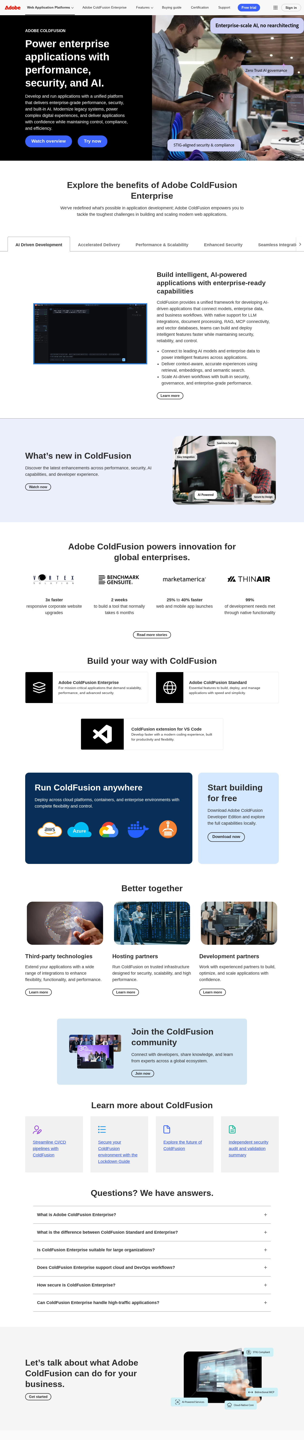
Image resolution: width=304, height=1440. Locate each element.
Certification (200, 7)
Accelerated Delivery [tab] (99, 244)
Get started (38, 1397)
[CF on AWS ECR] (168, 841)
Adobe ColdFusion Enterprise (104, 7)
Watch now (38, 487)
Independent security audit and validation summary (248, 1148)
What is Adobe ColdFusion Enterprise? (76, 1214)
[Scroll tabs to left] (4, 244)
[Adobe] (12, 7)
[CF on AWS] (49, 842)
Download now (226, 836)
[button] (275, 7)
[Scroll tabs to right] (300, 244)
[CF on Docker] (138, 842)
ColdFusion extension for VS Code (166, 729)
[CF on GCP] (109, 842)
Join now (142, 1073)
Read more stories (152, 635)
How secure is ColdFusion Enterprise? (76, 1285)
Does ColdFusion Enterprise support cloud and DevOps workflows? (106, 1267)
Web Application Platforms (48, 7)
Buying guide (171, 7)
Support (224, 7)
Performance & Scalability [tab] (162, 244)
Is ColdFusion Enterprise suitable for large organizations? (96, 1249)
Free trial (249, 7)
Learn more (170, 396)
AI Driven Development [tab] (38, 244)
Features (143, 7)
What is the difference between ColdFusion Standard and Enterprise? (107, 1232)
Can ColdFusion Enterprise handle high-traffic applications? (98, 1302)
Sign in (291, 8)
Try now (92, 141)
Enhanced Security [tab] (223, 244)
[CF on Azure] (79, 842)
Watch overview (48, 141)
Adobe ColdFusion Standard (218, 682)
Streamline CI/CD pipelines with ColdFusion (49, 1148)
